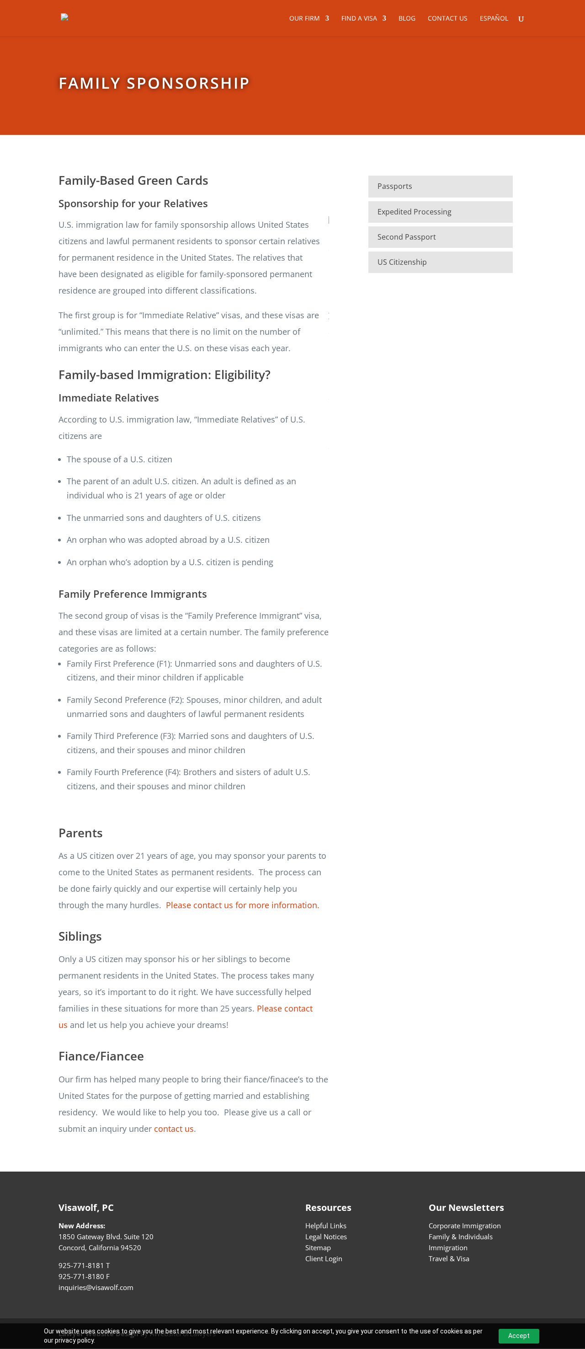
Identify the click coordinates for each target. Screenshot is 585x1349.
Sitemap (318, 1247)
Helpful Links (325, 1225)
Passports (395, 186)
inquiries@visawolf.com (95, 1287)
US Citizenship (402, 262)
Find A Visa (359, 18)
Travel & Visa (449, 1258)
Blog (407, 18)
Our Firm (304, 18)
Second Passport (407, 237)
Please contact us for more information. (242, 904)
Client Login (323, 1258)
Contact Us (448, 18)
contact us (174, 1128)
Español (494, 18)
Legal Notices (326, 1236)
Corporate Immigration (465, 1225)
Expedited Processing (415, 212)
